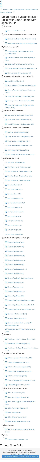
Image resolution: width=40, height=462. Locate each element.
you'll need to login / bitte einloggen (19, 454)
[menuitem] (1, 4)
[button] (1, 2)
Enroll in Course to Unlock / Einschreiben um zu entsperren (20, 457)
